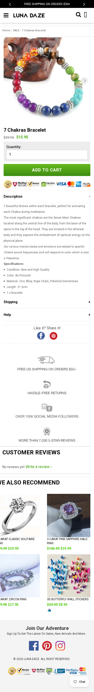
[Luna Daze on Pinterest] (47, 649)
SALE (16, 30)
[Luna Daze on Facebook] (34, 649)
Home (6, 30)
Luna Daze (31, 659)
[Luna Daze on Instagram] (60, 649)
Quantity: (13, 147)
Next (84, 4)
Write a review (38, 466)
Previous (10, 4)
